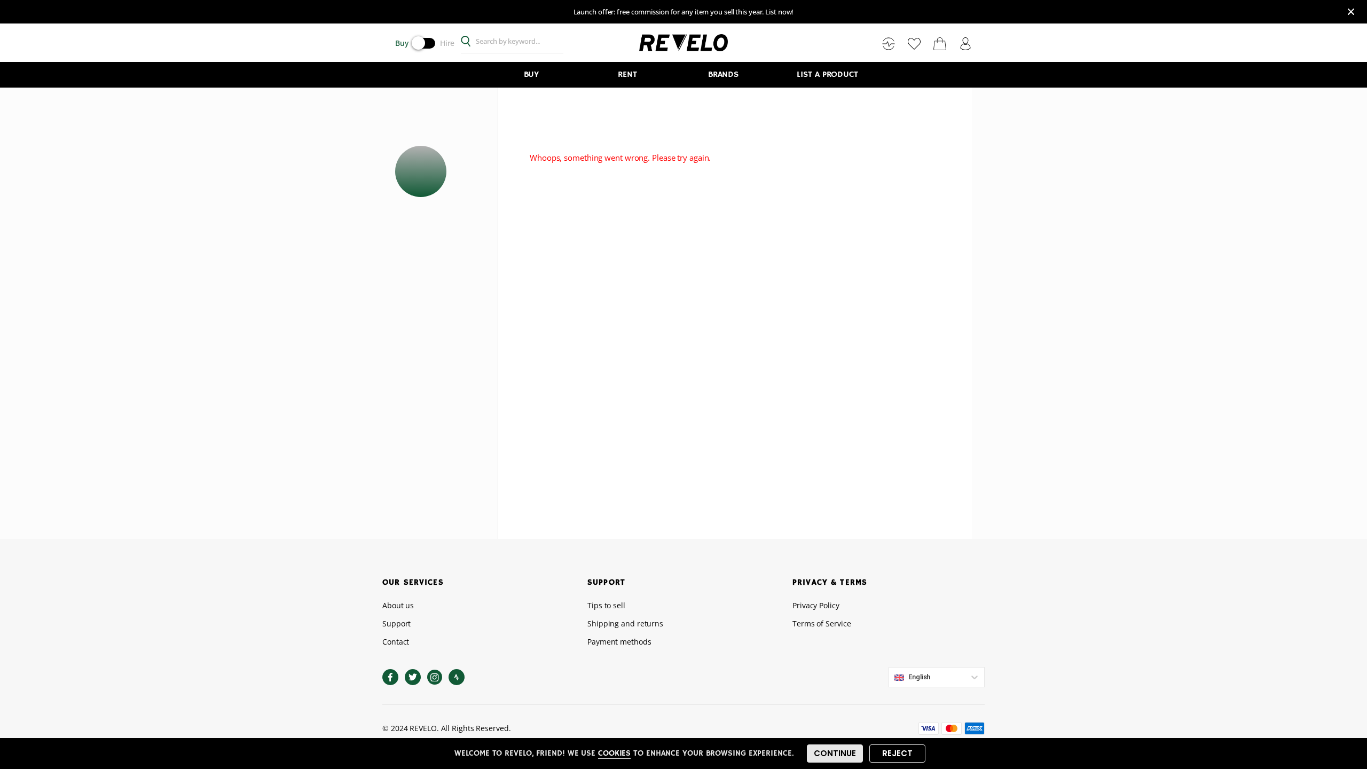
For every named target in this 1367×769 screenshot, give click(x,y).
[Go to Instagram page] (434, 677)
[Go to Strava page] (457, 677)
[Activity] (888, 43)
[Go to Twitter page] (413, 677)
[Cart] (939, 43)
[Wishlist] (914, 43)
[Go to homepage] (683, 42)
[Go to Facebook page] (390, 677)
